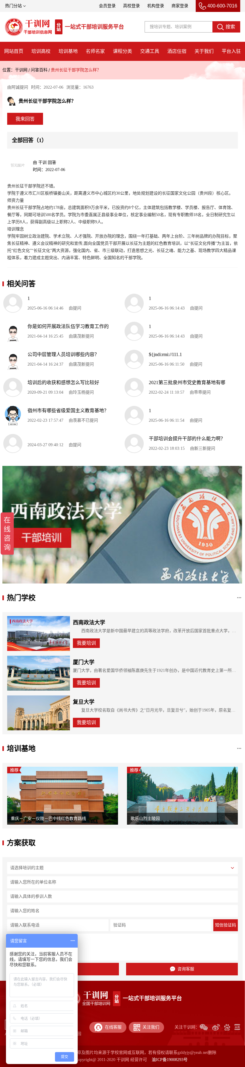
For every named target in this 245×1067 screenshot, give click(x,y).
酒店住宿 (176, 51)
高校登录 (131, 6)
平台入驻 (231, 51)
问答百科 (39, 70)
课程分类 (122, 51)
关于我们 (204, 51)
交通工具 (149, 51)
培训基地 (68, 51)
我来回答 (25, 118)
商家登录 (180, 6)
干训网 (21, 70)
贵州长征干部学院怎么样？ (76, 70)
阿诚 (15, 87)
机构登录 (155, 6)
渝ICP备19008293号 (170, 1059)
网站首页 (13, 51)
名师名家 (95, 51)
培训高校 (40, 51)
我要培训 (86, 643)
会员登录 (107, 6)
